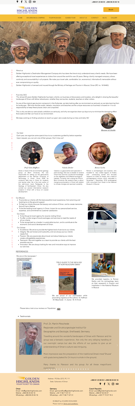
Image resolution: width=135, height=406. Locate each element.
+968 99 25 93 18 (112, 2)
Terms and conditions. (70, 404)
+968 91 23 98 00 (98, 2)
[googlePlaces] (17, 1)
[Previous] (17, 345)
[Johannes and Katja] (78, 369)
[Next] (117, 345)
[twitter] (25, 1)
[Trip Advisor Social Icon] (59, 309)
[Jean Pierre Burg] (49, 369)
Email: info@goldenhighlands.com (29, 391)
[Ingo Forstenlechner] (51, 369)
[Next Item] (131, 42)
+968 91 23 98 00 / (97, 380)
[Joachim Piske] (61, 369)
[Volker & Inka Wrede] (56, 369)
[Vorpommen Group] (66, 369)
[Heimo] (83, 369)
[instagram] (30, 1)
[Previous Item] (3, 42)
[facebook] (21, 1)
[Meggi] (80, 369)
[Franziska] (85, 369)
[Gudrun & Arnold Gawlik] (68, 369)
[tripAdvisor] (34, 1)
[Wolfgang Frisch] (73, 369)
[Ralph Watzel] (71, 369)
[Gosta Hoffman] (54, 369)
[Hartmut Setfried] (63, 369)
